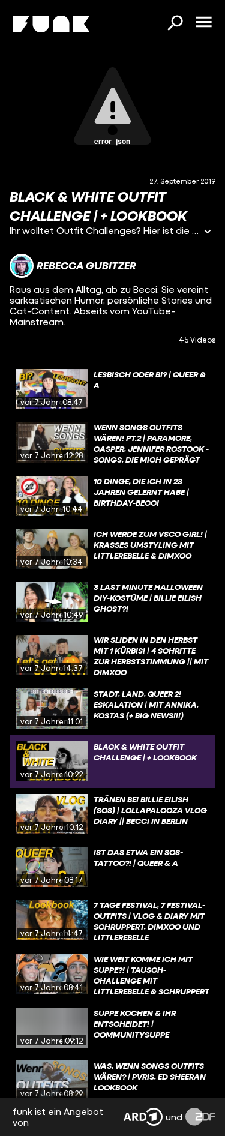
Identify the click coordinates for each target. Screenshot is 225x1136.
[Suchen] (175, 24)
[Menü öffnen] (203, 22)
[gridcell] (112, 389)
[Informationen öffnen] (207, 232)
